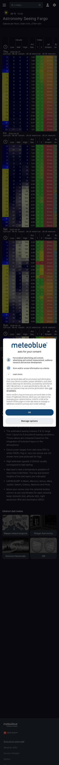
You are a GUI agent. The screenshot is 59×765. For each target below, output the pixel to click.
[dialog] (29, 382)
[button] (30, 374)
